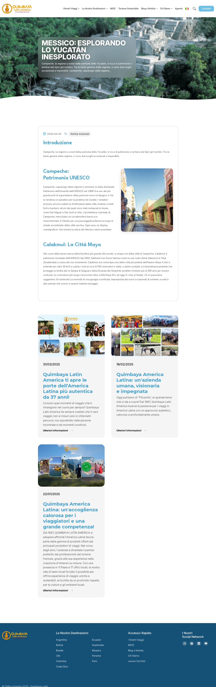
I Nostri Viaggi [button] (70, 8)
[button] (187, 8)
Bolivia (59, 645)
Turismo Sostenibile (128, 8)
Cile (58, 655)
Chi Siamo (133, 655)
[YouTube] (205, 643)
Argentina (61, 639)
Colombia (61, 661)
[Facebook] (191, 643)
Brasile (59, 650)
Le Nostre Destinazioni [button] (94, 8)
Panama (96, 655)
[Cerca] (194, 9)
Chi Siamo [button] (165, 8)
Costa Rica (62, 666)
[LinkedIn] (198, 643)
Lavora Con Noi (136, 661)
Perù (94, 661)
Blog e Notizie (135, 650)
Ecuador (96, 639)
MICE (113, 8)
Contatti (206, 8)
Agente (179, 8)
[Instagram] (184, 643)
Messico (96, 650)
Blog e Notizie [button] (148, 8)
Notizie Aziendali (80, 133)
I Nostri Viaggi (136, 639)
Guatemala (98, 645)
